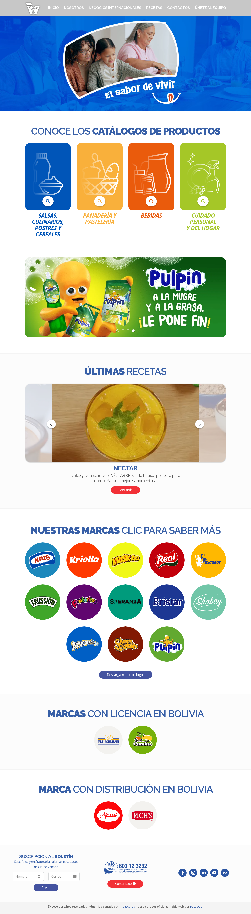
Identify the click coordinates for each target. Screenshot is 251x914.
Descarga (128, 906)
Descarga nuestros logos (125, 674)
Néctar (125, 468)
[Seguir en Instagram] (193, 872)
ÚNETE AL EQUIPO (210, 8)
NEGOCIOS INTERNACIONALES (115, 8)
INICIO (53, 8)
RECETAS (154, 8)
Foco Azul (196, 906)
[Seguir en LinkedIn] (204, 872)
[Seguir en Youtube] (214, 872)
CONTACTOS (178, 8)
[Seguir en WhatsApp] (225, 872)
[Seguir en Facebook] (182, 872)
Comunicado (123, 884)
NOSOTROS (74, 8)
